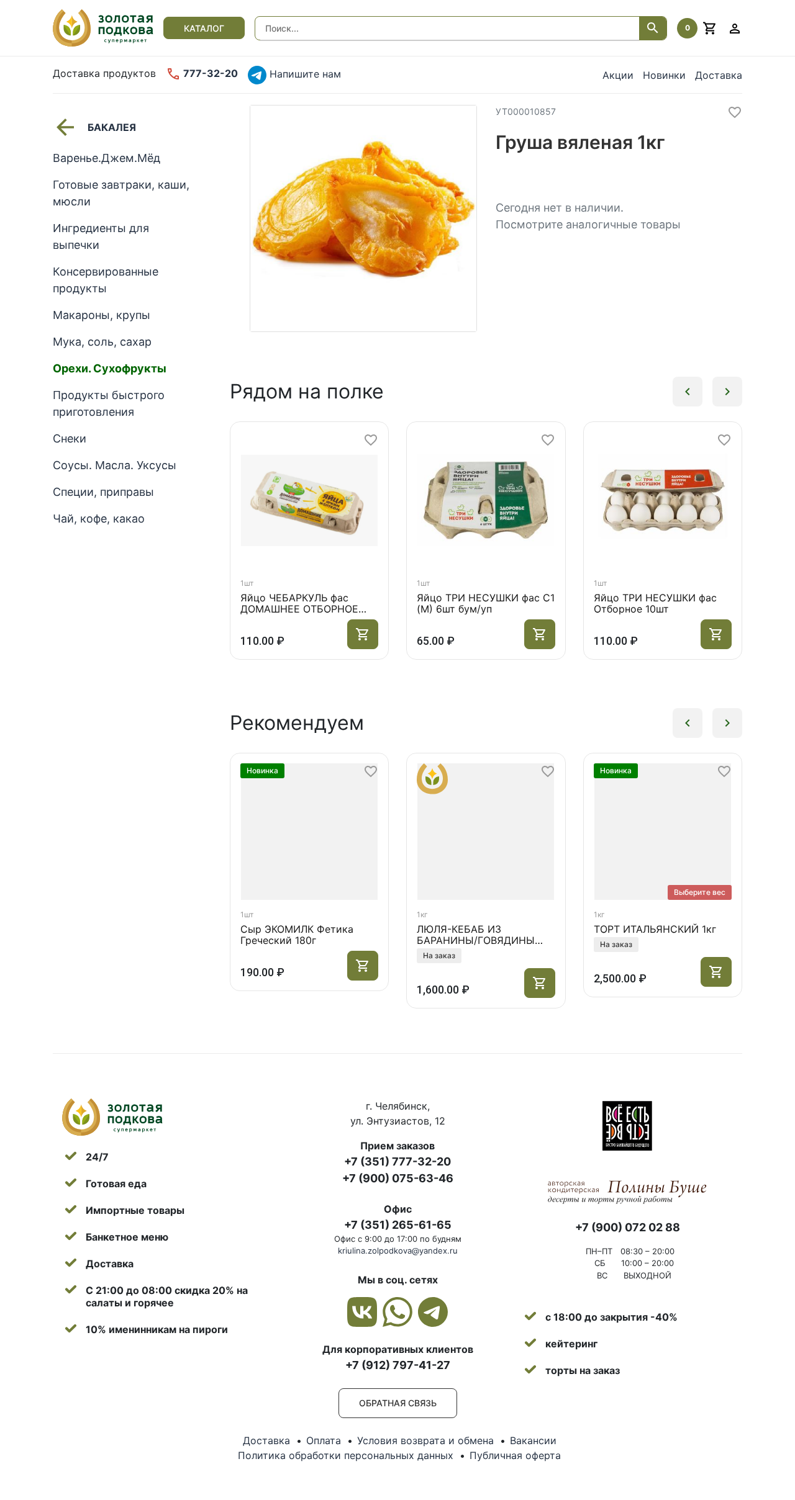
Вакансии (533, 1440)
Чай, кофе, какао (99, 518)
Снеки (69, 438)
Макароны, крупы (101, 314)
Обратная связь (398, 1403)
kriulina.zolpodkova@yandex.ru (398, 1250)
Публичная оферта (515, 1455)
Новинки (664, 75)
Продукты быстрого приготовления (109, 403)
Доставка (718, 75)
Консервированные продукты (105, 280)
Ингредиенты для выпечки (101, 236)
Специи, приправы (103, 491)
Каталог (204, 28)
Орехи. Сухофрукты (109, 368)
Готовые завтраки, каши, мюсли (121, 193)
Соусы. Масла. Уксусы (114, 465)
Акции (618, 75)
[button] (687, 391)
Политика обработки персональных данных (345, 1455)
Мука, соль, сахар (102, 341)
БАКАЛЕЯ (112, 127)
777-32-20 (209, 73)
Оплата (323, 1440)
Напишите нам (303, 74)
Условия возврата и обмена (425, 1440)
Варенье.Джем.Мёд (106, 157)
